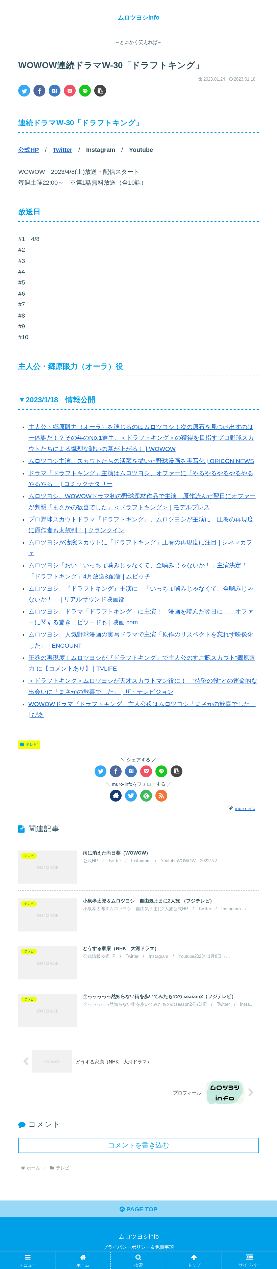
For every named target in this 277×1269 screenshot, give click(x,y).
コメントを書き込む (138, 1145)
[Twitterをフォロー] (131, 796)
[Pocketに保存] (70, 91)
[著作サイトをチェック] (116, 796)
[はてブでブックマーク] (54, 91)
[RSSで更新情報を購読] (161, 796)
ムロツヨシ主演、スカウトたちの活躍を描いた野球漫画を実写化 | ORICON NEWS (141, 461)
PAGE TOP (141, 1209)
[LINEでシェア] (85, 91)
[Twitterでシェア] (24, 91)
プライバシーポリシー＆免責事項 (138, 1247)
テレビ (32, 744)
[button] (100, 91)
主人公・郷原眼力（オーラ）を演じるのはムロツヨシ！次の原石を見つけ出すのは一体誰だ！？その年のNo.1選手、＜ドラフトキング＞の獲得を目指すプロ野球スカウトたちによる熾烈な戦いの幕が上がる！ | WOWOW (141, 438)
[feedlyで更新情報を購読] (146, 796)
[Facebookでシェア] (39, 91)
